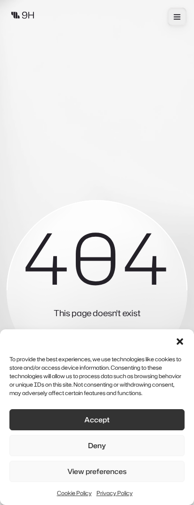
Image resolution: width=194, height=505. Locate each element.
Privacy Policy (115, 493)
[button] (180, 341)
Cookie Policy (74, 493)
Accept (97, 420)
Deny (97, 446)
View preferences (97, 471)
